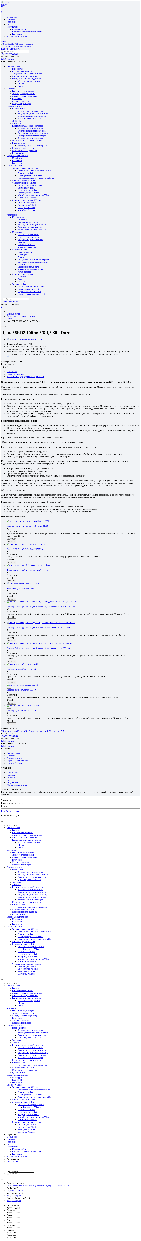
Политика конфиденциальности (27, 32)
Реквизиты (17, 34)
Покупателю (12, 27)
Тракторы (16, 121)
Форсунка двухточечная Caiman (21, 588)
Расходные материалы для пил (26, 79)
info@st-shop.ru (8, 59)
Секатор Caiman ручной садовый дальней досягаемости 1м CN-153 (38, 648)
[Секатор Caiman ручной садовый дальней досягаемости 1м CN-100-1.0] (41, 622)
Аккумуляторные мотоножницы (33, 133)
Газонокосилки (19, 108)
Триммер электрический (23, 93)
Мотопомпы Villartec (27, 198)
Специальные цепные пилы (25, 76)
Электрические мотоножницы (32, 131)
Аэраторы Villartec (26, 173)
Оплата (10, 24)
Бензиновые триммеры (23, 91)
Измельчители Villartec (28, 190)
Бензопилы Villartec (32, 949)
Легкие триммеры (20, 101)
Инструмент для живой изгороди (27, 126)
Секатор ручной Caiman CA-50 (21, 690)
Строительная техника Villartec (26, 200)
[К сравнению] (2, 326)
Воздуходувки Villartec (28, 193)
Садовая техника (14, 106)
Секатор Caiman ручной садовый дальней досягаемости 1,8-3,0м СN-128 (41, 606)
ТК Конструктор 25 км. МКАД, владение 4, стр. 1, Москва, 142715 (32, 731)
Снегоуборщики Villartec (23, 180)
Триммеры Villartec (26, 188)
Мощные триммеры (21, 103)
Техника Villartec (14, 165)
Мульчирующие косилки (29, 118)
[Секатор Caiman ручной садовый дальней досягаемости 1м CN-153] (39, 643)
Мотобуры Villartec (26, 210)
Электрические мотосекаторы (32, 136)
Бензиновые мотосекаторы (30, 138)
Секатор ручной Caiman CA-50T (22, 710)
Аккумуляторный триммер (24, 96)
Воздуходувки (18, 143)
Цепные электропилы (22, 71)
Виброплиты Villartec (28, 205)
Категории (12, 215)
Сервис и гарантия (15, 374)
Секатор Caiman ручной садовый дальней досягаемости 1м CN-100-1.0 (40, 627)
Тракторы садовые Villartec (30, 175)
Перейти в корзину (10, 811)
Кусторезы (17, 98)
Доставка (11, 19)
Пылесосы (17, 160)
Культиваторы (18, 153)
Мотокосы (11, 88)
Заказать (11, 542)
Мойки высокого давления (24, 150)
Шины (21, 83)
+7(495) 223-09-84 (9, 54)
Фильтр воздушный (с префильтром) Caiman (27, 570)
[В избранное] (4, 326)
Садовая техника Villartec (24, 183)
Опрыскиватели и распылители (27, 140)
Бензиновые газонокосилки (31, 111)
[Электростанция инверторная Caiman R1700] (29, 521)
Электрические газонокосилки (32, 116)
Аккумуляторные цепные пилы (27, 74)
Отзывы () (12, 371)
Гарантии (11, 22)
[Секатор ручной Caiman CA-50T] (23, 706)
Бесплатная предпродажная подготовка (25, 376)
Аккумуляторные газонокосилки (33, 113)
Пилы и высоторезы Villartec (31, 185)
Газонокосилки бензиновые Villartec (34, 170)
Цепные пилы (13, 66)
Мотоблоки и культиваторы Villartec (34, 195)
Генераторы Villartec (27, 202)
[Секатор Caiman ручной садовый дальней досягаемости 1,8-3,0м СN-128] (42, 602)
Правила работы (20, 29)
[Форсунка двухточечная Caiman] (23, 583)
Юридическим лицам (17, 37)
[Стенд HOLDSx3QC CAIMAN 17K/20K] (27, 544)
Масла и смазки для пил (29, 81)
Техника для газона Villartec (25, 168)
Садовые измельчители (23, 148)
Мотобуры (17, 158)
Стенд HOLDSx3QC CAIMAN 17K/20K (25, 549)
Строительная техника (17, 155)
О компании (12, 17)
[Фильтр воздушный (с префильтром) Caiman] (28, 565)
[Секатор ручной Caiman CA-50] (22, 685)
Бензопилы (17, 69)
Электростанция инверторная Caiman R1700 (27, 526)
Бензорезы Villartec (26, 207)
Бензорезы (17, 163)
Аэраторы (16, 123)
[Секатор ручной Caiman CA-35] (22, 664)
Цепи (20, 86)
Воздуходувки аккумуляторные (32, 145)
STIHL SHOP (13, 1161)
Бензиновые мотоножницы (30, 128)
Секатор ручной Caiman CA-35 (21, 669)
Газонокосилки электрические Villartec (36, 178)
